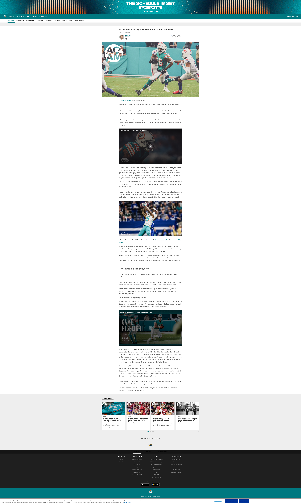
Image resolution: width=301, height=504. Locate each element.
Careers (121, 459)
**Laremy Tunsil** (161, 240)
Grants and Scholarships (176, 472)
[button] (150, 146)
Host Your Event (137, 464)
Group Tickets (156, 474)
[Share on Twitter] (173, 36)
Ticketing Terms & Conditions (156, 459)
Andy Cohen (128, 35)
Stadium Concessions (137, 469)
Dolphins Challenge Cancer (176, 464)
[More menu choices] (46, 16)
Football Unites (176, 461)
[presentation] (198, 432)
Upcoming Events (137, 466)
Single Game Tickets (156, 466)
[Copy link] (179, 36)
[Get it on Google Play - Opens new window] (155, 485)
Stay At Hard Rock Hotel (137, 474)
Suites (156, 472)
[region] (150, 501)
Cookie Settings (218, 501)
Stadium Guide (137, 461)
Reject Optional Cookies (231, 501)
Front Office (121, 461)
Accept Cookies (244, 501)
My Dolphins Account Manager (156, 461)
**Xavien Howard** (125, 100)
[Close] (298, 501)
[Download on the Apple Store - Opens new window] (145, 484)
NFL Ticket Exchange (156, 477)
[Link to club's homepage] (4, 16)
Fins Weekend (176, 466)
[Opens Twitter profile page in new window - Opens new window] (126, 39)
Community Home (176, 459)
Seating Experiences (156, 469)
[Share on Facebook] (170, 36)
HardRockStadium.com (137, 459)
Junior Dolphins (176, 469)
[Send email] (176, 36)
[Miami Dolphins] (150, 492)
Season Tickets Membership (156, 464)
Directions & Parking (137, 472)
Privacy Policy (127, 502)
